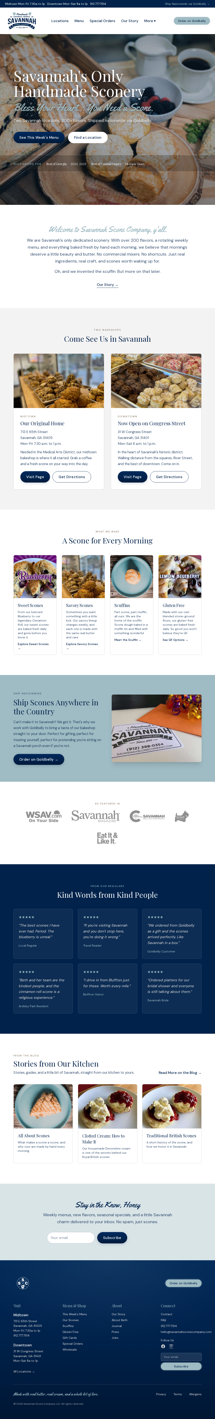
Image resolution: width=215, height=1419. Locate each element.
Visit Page (35, 477)
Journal (117, 1326)
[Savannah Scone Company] (22, 21)
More (150, 21)
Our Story (129, 21)
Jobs (115, 1338)
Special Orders (102, 21)
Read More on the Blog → (180, 1072)
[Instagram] (171, 1346)
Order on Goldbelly (192, 21)
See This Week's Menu (39, 137)
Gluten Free (71, 1332)
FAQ (163, 1320)
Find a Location (88, 137)
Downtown (22, 1345)
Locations (60, 21)
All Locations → (24, 1371)
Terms (177, 1394)
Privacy (161, 1394)
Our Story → (107, 284)
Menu (79, 21)
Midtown (20, 1315)
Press (115, 1332)
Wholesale (70, 1349)
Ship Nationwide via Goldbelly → (187, 4)
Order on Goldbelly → (38, 759)
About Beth (119, 1320)
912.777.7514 (21, 1335)
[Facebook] (163, 1346)
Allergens (195, 1394)
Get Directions (72, 477)
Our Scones (71, 1320)
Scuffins (68, 1326)
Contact (166, 1314)
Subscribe (112, 1237)
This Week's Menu (75, 1314)
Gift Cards (70, 1338)
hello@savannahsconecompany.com (186, 1332)
